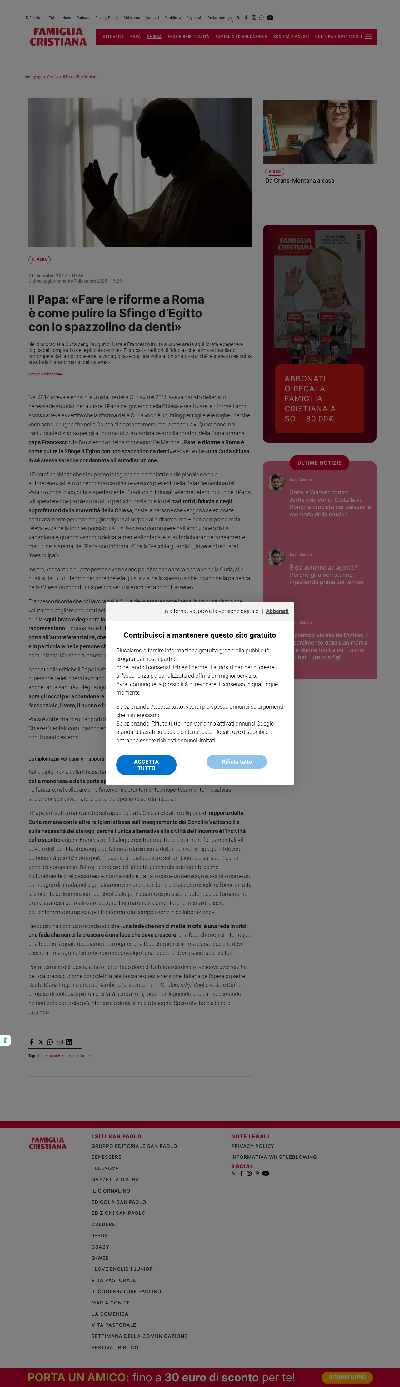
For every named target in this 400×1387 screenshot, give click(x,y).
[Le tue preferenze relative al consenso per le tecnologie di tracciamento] (5, 1040)
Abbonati (277, 611)
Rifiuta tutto (237, 761)
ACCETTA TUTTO (146, 764)
